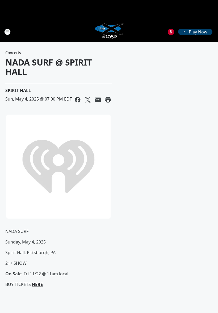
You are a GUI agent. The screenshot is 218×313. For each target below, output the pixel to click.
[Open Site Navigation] (7, 32)
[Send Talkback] (171, 32)
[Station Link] (109, 31)
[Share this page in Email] (98, 99)
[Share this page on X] (87, 99)
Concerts (13, 52)
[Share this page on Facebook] (77, 99)
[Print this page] (108, 99)
